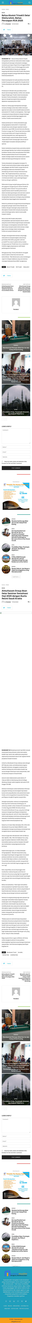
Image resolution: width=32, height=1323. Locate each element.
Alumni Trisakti (10, 267)
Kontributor (24, 1306)
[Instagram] (10, 1301)
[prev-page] (3, 419)
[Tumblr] (22, 1301)
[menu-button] (2, 2)
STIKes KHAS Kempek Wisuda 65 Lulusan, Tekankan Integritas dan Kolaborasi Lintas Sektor (20, 559)
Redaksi (8, 24)
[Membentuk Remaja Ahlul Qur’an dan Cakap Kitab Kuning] (16, 336)
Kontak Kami (14, 1308)
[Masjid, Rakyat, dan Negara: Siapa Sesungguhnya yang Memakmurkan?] (6, 569)
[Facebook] (6, 1301)
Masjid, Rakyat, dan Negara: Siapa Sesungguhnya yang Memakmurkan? (21, 570)
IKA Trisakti (19, 267)
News (7, 9)
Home (3, 9)
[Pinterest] (18, 1301)
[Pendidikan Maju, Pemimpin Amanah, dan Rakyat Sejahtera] (16, 400)
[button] (29, 2)
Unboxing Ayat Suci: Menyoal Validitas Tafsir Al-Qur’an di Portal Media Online (8, 288)
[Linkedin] (14, 1301)
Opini (15, 409)
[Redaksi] (3, 24)
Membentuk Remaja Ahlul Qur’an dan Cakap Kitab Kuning (16, 348)
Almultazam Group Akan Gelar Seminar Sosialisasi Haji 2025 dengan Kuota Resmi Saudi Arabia (24, 289)
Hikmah (16, 345)
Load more (15, 577)
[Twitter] (26, 1301)
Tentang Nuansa (24, 1308)
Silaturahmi (26, 267)
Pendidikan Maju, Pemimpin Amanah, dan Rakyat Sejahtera (16, 413)
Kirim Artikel (16, 1306)
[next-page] (6, 419)
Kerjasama (7, 1308)
